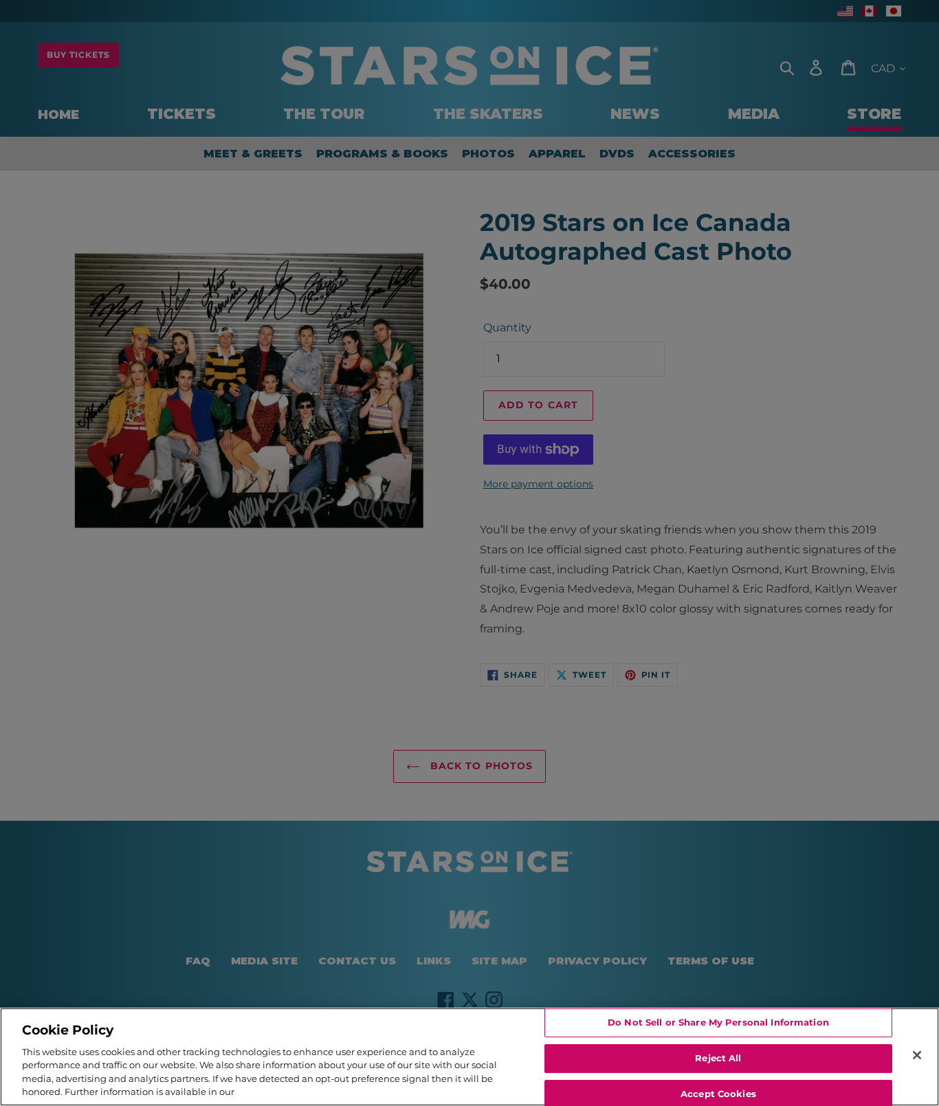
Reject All (718, 1057)
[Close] (917, 1055)
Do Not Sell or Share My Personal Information (718, 1022)
